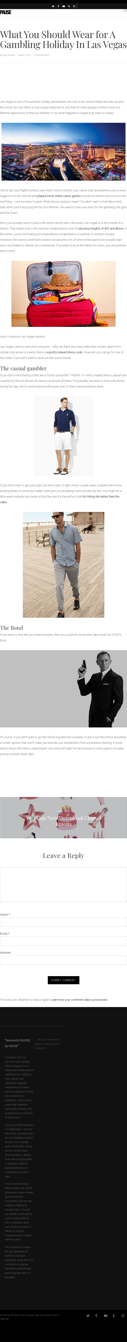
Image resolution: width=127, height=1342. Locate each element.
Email (4, 933)
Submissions (51, 1044)
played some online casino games (59, 196)
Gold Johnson (9, 55)
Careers (38, 1044)
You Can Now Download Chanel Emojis (63, 817)
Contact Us (40, 1048)
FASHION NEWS (42, 55)
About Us (40, 1039)
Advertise (54, 1039)
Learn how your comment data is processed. (79, 999)
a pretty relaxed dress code (64, 352)
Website (5, 952)
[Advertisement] (38, 88)
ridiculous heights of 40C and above (100, 228)
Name (5, 914)
